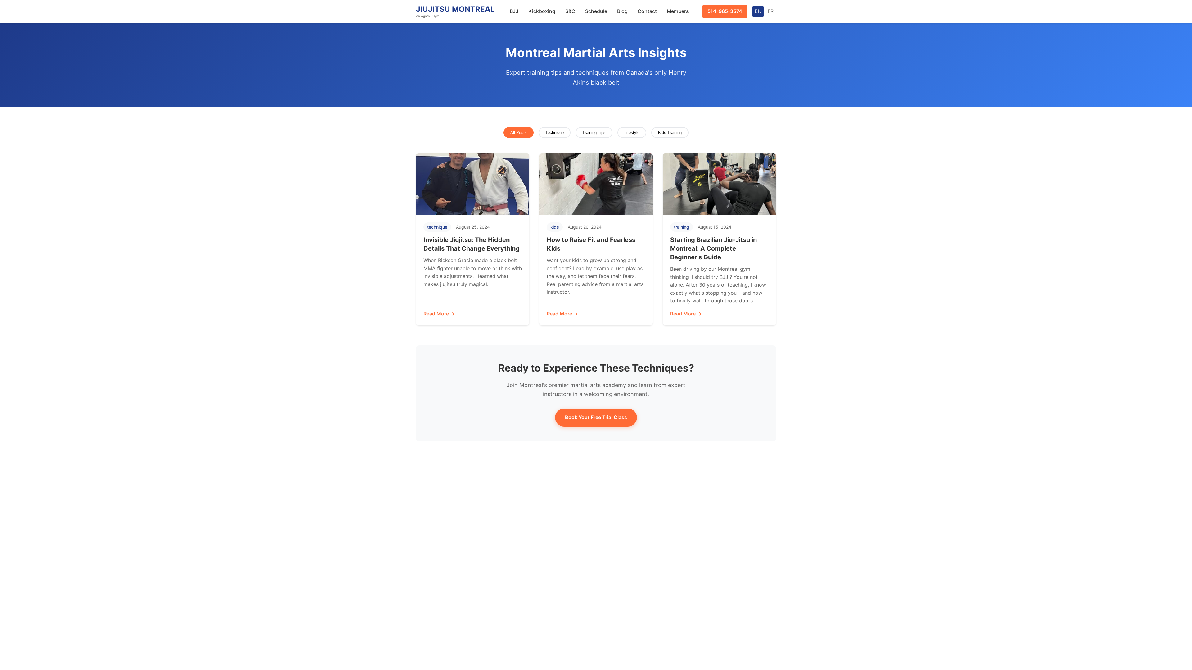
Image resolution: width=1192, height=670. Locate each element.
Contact (647, 11)
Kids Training (670, 132)
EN (758, 11)
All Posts (518, 132)
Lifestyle (631, 132)
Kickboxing (541, 11)
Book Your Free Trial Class (596, 417)
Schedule (596, 11)
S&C (570, 11)
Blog (622, 11)
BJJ (514, 11)
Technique (554, 132)
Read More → (439, 313)
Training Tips (594, 132)
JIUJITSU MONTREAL (455, 11)
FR (771, 11)
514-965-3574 (724, 11)
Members (678, 11)
